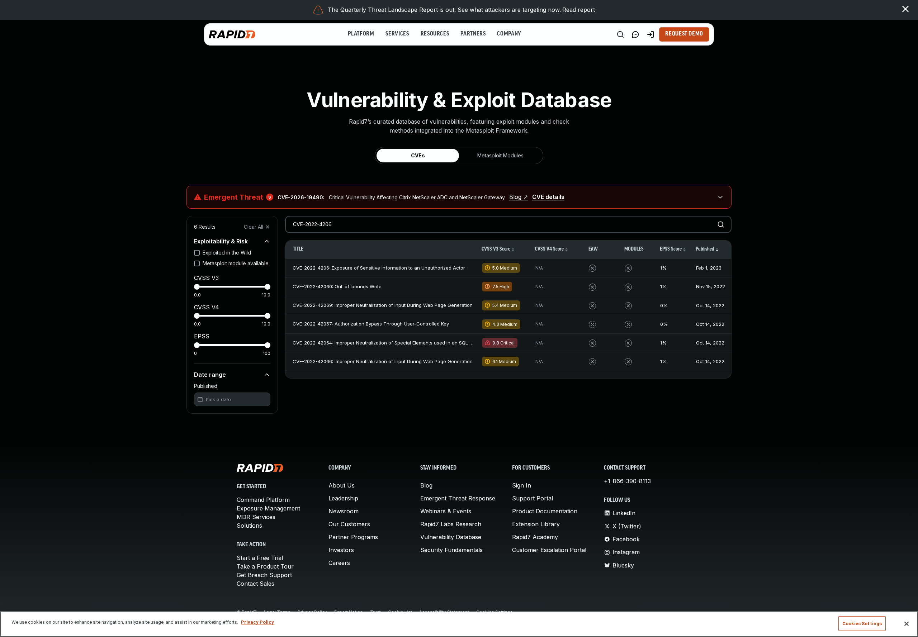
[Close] (906, 624)
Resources (435, 34)
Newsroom (343, 511)
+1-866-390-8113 (627, 481)
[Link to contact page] (635, 34)
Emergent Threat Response (457, 498)
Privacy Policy (257, 622)
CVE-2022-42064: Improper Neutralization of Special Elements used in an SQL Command (392, 343)
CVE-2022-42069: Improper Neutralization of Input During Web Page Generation (383, 305)
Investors (341, 549)
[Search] (620, 34)
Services (397, 34)
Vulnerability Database (450, 537)
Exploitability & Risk (221, 241)
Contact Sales (255, 583)
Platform (361, 34)
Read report (578, 9)
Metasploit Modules (500, 155)
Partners (473, 34)
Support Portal (532, 498)
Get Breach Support (264, 575)
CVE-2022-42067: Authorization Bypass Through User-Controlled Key (371, 324)
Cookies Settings (862, 623)
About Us (341, 485)
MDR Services (256, 516)
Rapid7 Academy (535, 537)
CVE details (548, 196)
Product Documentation (544, 511)
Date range (210, 374)
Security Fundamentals (451, 549)
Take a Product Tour (265, 566)
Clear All (253, 227)
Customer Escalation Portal (549, 549)
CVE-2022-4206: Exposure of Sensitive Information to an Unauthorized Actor (379, 268)
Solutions (249, 525)
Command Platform (263, 499)
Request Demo (684, 34)
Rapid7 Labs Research (450, 524)
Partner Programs (353, 537)
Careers (339, 562)
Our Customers (349, 524)
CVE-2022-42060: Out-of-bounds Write (337, 286)
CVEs (418, 155)
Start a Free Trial (260, 557)
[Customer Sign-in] (650, 34)
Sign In (521, 485)
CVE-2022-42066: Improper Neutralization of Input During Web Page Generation (383, 361)
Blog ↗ (518, 196)
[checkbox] (197, 253)
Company (509, 34)
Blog (426, 485)
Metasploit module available (236, 263)
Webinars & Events (445, 511)
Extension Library (536, 524)
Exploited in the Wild (227, 252)
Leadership (343, 498)
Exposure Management (268, 508)
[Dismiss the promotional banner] (905, 9)
